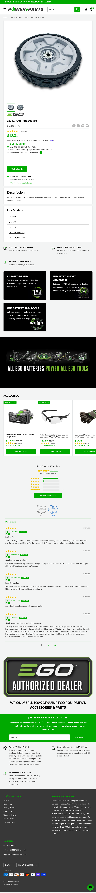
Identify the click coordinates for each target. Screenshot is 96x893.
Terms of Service (10, 815)
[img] (10, 528)
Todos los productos (15, 17)
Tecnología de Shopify (11, 884)
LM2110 (12, 227)
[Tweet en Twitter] (82, 125)
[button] (12, 131)
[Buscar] (77, 9)
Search (6, 800)
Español (7, 865)
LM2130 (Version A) (16, 232)
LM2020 (12, 217)
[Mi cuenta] (86, 9)
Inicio (5, 17)
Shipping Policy (9, 822)
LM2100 (12, 222)
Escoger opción (55, 451)
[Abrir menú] (5, 9)
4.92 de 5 (54, 471)
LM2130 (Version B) (17, 237)
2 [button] (45, 645)
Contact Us (8, 811)
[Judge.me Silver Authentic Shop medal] (41, 509)
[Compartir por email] (87, 125)
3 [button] (48, 645)
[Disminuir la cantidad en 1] (9, 160)
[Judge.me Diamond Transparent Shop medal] (53, 509)
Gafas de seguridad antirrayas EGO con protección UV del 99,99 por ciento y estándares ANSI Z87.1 (54, 436)
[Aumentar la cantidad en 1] (22, 160)
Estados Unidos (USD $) (25, 865)
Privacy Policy (9, 808)
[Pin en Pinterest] (78, 125)
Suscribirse (79, 737)
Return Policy (9, 819)
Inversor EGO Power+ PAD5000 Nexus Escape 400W (20, 436)
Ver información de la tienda (21, 183)
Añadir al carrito (17, 169)
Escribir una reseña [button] (48, 495)
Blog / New (8, 804)
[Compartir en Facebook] (74, 125)
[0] (90, 9)
